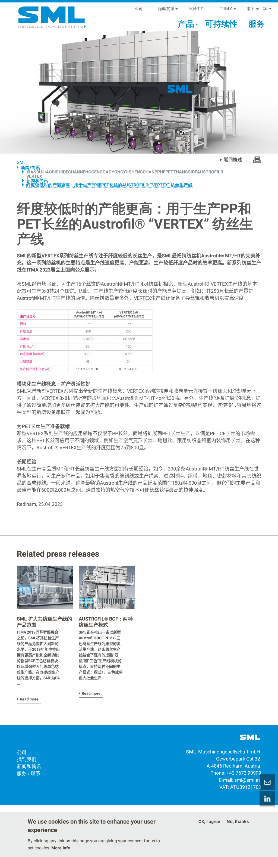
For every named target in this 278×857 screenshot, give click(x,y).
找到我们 (26, 758)
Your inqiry (267, 782)
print (257, 160)
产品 (186, 24)
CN (265, 9)
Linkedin (267, 798)
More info (60, 847)
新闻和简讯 (37, 180)
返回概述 (233, 159)
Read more (29, 699)
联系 (251, 9)
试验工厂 (196, 9)
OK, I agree (209, 821)
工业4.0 (225, 9)
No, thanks (238, 821)
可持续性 (221, 24)
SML (21, 162)
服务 (256, 24)
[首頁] (39, 15)
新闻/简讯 (165, 9)
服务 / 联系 (28, 773)
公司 (139, 9)
